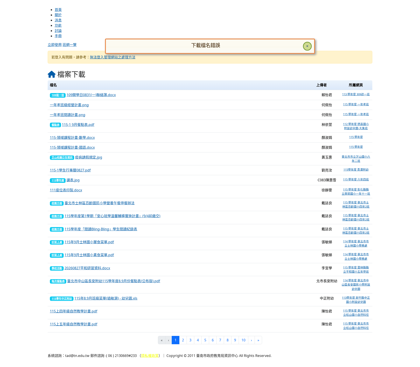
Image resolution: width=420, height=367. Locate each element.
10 (243, 340)
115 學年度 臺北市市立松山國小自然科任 (356, 313)
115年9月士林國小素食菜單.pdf (89, 254)
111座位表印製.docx (66, 190)
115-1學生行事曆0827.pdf (70, 170)
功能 (58, 25)
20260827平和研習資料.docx (87, 268)
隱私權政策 (150, 355)
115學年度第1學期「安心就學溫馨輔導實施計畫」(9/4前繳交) (112, 215)
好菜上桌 (57, 242)
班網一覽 (70, 44)
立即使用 (55, 44)
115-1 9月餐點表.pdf (78, 124)
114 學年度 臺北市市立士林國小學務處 (356, 243)
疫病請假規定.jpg (88, 157)
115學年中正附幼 (62, 298)
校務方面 (57, 203)
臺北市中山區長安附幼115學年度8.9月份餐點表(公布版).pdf (113, 281)
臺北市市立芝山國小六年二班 (356, 159)
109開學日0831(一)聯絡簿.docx (91, 94)
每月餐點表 (58, 281)
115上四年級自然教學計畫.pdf (73, 311)
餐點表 (56, 125)
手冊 (58, 36)
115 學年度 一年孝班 (356, 104)
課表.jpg (73, 180)
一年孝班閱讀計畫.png (67, 114)
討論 (58, 30)
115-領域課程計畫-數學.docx (72, 137)
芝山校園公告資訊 (62, 157)
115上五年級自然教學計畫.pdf (73, 324)
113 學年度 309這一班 (356, 94)
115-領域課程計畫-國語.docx (72, 147)
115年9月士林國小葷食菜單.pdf (89, 242)
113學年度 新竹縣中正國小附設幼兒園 (356, 300)
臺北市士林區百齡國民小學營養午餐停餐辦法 (100, 203)
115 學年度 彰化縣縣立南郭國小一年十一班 (356, 191)
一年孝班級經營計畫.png (69, 104)
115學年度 (58, 180)
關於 (58, 14)
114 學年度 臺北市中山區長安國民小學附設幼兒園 (356, 284)
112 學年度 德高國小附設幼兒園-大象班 (356, 126)
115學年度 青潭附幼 (356, 169)
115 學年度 (356, 137)
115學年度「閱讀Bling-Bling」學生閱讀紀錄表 (101, 229)
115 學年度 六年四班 (356, 179)
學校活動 (57, 268)
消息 (58, 20)
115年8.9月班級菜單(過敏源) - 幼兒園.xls (105, 298)
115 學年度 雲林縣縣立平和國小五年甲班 (356, 269)
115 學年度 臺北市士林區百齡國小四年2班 (355, 204)
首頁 (58, 9)
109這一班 (58, 95)
